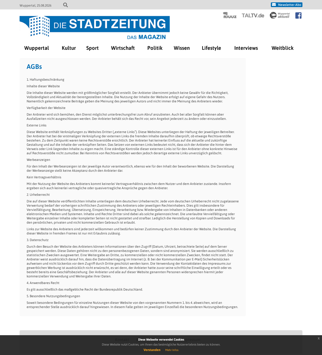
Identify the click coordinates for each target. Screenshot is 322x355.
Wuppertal (36, 48)
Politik (154, 48)
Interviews (246, 48)
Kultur (69, 48)
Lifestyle (211, 48)
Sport (92, 48)
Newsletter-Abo (289, 5)
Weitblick (282, 48)
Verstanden (152, 350)
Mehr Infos (171, 350)
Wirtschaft (123, 48)
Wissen (182, 48)
